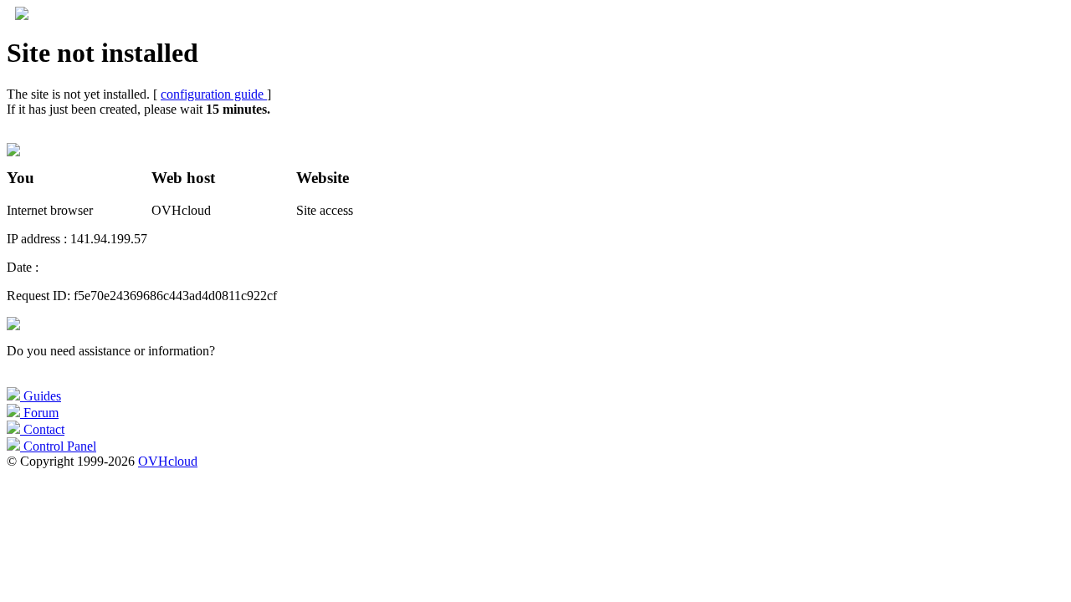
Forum (39, 413)
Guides (40, 396)
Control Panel (58, 446)
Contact (42, 429)
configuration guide (214, 94)
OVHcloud (167, 461)
